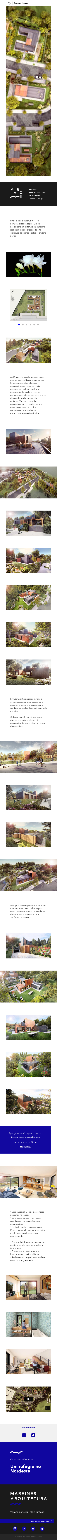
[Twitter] (33, 1435)
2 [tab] (23, 324)
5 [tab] (34, 324)
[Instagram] (15, 1528)
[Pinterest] (42, 1528)
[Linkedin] (24, 1528)
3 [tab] (26, 324)
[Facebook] (24, 1435)
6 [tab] (38, 324)
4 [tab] (30, 324)
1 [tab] (19, 324)
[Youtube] (33, 1528)
